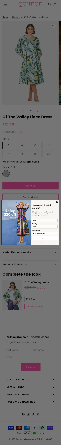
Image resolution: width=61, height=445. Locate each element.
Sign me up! (44, 238)
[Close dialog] (57, 202)
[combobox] (34, 233)
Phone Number (36, 230)
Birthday (34, 224)
